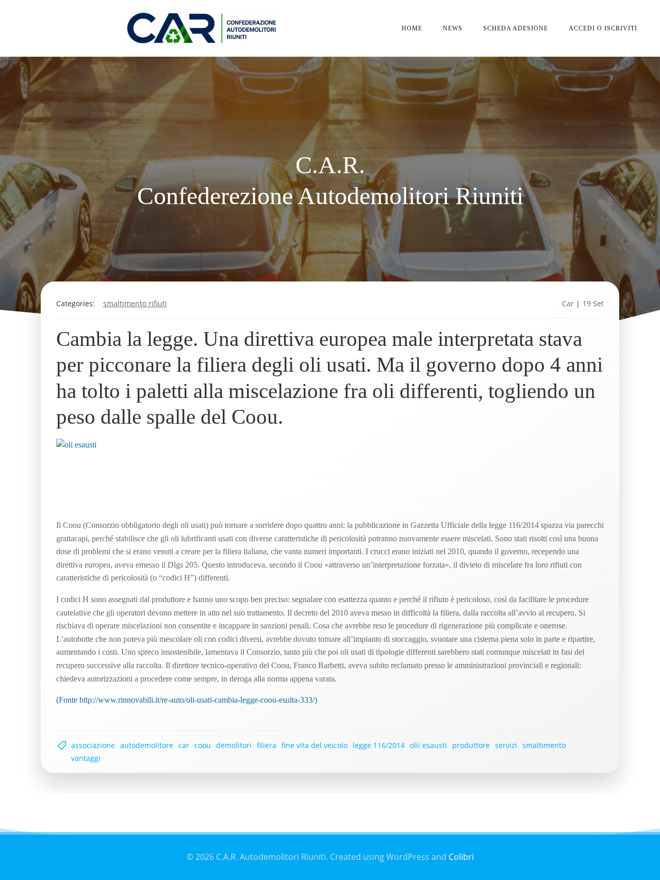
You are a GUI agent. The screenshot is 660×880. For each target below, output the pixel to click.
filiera (266, 745)
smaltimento (544, 745)
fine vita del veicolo (315, 745)
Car (568, 303)
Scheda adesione (515, 28)
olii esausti (428, 745)
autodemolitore (146, 745)
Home (412, 28)
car (183, 745)
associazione (93, 745)
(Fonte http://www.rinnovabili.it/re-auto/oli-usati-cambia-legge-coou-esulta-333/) (186, 699)
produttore (471, 745)
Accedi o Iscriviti (603, 28)
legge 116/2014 (379, 745)
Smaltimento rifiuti (135, 303)
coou (202, 745)
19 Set (593, 303)
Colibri (461, 856)
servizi (506, 745)
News (453, 28)
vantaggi (86, 758)
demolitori (234, 745)
